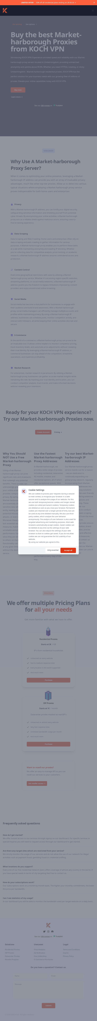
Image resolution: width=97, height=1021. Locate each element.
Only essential (53, 550)
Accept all (68, 550)
